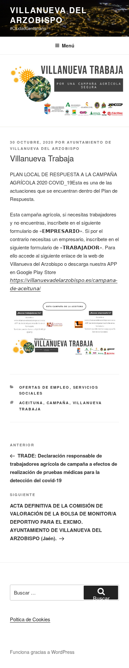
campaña (58, 402)
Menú (68, 45)
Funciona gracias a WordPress (42, 652)
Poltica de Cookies (30, 619)
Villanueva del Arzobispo (48, 14)
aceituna (31, 402)
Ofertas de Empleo (44, 387)
